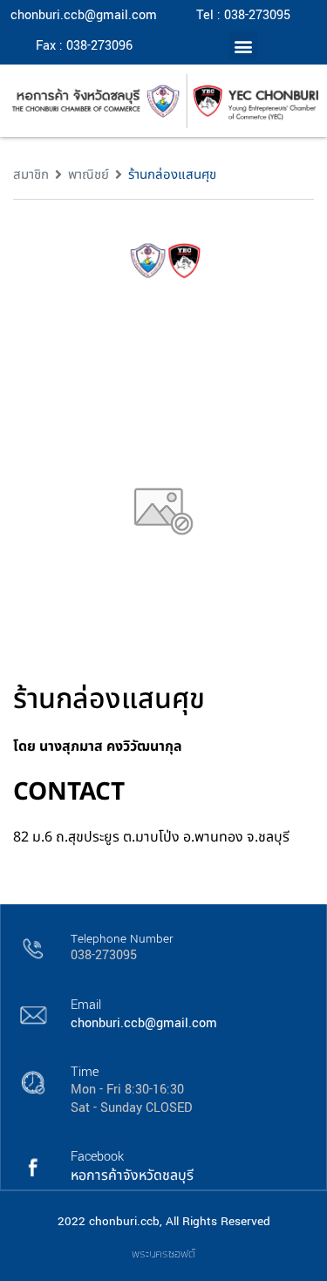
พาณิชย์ (88, 175)
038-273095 (104, 955)
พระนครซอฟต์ (163, 1253)
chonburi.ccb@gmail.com (83, 15)
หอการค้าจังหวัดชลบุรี (132, 1175)
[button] (242, 45)
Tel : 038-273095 (243, 15)
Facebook (97, 1157)
